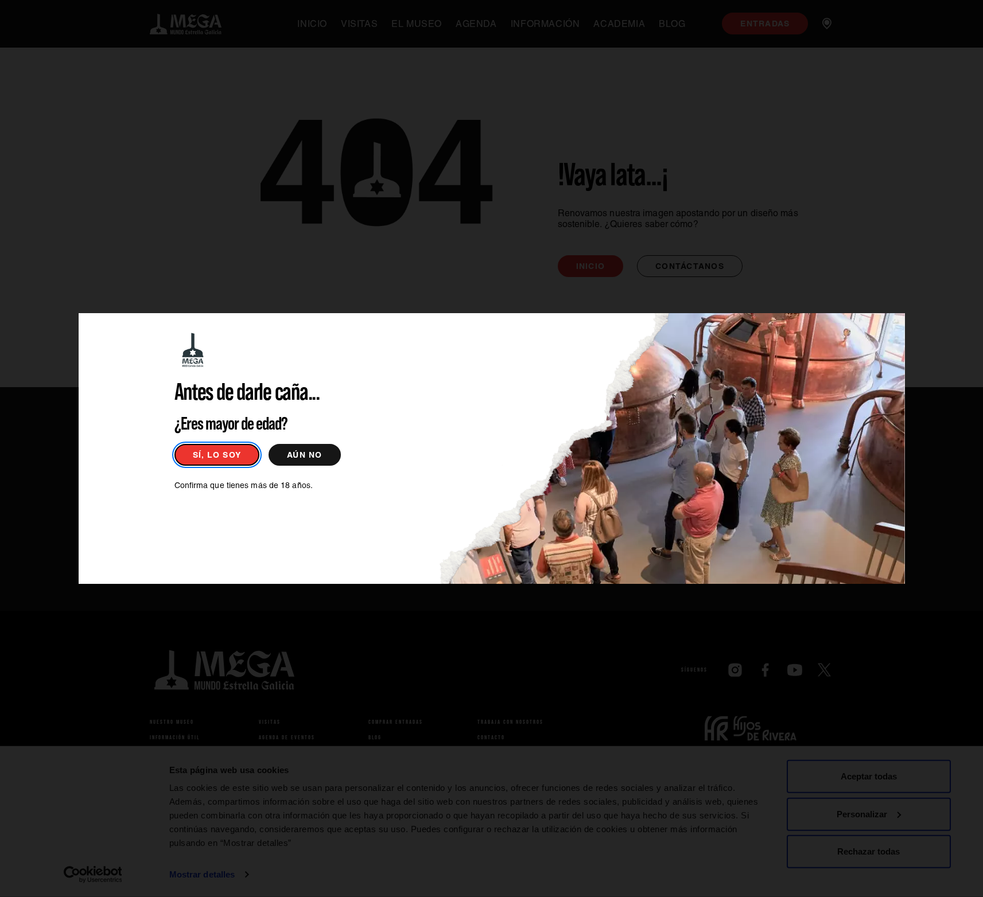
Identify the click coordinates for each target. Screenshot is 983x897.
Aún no (305, 455)
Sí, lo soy (217, 455)
